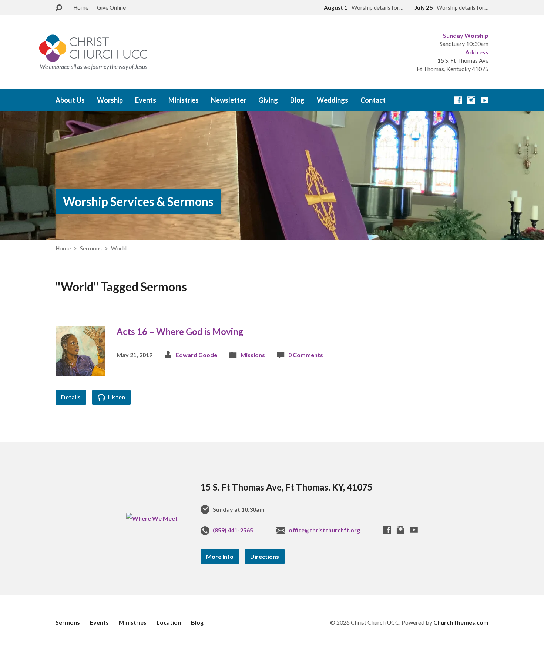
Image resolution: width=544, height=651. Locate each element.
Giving (268, 100)
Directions (264, 556)
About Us (70, 100)
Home (80, 7)
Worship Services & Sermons (138, 201)
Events (145, 100)
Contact (373, 100)
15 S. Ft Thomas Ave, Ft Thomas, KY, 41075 (287, 487)
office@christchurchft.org (324, 530)
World (119, 248)
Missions (253, 354)
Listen (116, 397)
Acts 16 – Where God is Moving (180, 331)
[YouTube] (484, 100)
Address (476, 52)
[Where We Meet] (152, 518)
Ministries (183, 100)
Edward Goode (196, 354)
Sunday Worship (465, 35)
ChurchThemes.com (460, 622)
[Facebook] (458, 100)
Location (169, 622)
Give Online (111, 7)
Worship (110, 100)
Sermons (91, 248)
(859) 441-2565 (233, 530)
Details (71, 397)
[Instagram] (471, 100)
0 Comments (305, 354)
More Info (220, 556)
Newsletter (228, 100)
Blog (297, 100)
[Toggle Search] (59, 8)
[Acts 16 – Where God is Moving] (80, 369)
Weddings (332, 100)
